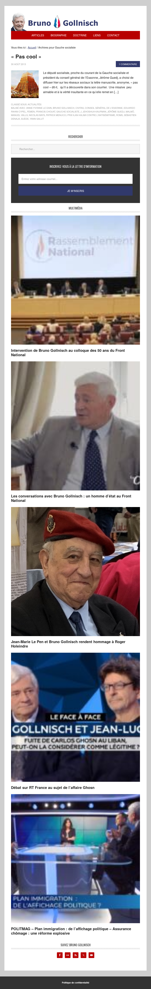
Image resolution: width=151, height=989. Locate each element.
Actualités (34, 104)
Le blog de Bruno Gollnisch (59, 22)
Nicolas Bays (37, 115)
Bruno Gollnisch (63, 107)
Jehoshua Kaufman (94, 111)
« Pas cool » (26, 56)
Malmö (130, 111)
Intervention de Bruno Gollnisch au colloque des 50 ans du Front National (68, 352)
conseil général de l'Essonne (104, 107)
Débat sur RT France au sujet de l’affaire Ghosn (52, 787)
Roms (119, 115)
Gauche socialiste (67, 111)
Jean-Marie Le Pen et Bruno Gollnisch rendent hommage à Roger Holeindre (68, 644)
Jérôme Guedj (116, 111)
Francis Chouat (45, 111)
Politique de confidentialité (75, 982)
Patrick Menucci (56, 115)
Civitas (80, 107)
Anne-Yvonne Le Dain (39, 107)
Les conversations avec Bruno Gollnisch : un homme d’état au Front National (71, 498)
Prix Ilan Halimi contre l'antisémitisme (91, 115)
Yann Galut (37, 118)
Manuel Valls (19, 115)
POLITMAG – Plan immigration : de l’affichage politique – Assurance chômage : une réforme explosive (71, 931)
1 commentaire (128, 64)
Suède (25, 118)
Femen (31, 111)
